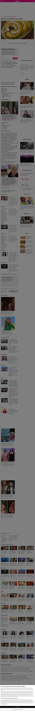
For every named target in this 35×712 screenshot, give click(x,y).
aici (18, 694)
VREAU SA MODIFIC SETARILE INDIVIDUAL (17, 709)
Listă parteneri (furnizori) (4, 704)
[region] (17, 698)
